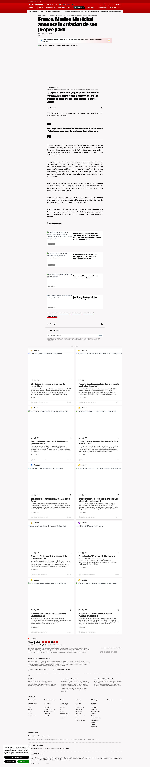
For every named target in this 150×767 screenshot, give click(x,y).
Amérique (31, 709)
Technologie (64, 703)
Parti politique (77, 313)
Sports (93, 703)
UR (57, 642)
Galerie (78, 699)
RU (54, 642)
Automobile (47, 707)
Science (62, 718)
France (56, 313)
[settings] (108, 4)
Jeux (61, 709)
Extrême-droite (52, 316)
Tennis (93, 724)
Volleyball (94, 726)
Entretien (78, 713)
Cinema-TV (79, 709)
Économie (47, 703)
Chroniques (95, 699)
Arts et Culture (80, 707)
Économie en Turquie (50, 709)
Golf (92, 716)
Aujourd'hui (32, 699)
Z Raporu (34, 748)
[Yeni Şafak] (35, 642)
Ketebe (40, 748)
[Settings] (119, 7)
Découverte (79, 711)
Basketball (94, 709)
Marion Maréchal (65, 313)
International (52, 15)
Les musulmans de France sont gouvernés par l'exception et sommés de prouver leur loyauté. (77, 11)
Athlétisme (94, 707)
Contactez (41, 736)
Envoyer (100, 335)
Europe (60, 15)
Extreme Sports (95, 711)
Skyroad (53, 748)
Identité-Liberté (89, 313)
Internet (62, 707)
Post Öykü (66, 748)
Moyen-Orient (32, 716)
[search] (100, 4)
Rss (49, 736)
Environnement (80, 716)
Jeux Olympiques (96, 718)
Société (78, 703)
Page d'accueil (42, 15)
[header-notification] (104, 4)
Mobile (62, 711)
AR (49, 642)
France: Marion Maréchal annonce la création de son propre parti (80, 15)
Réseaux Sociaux (64, 716)
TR (43, 642)
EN (46, 642)
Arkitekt (59, 748)
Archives (110, 699)
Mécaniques (94, 720)
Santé (77, 718)
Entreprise (47, 713)
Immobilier (47, 716)
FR (51, 642)
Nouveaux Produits (65, 713)
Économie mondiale (49, 711)
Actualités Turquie (50, 699)
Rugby (93, 722)
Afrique (30, 707)
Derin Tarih (46, 748)
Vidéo (62, 699)
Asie (29, 711)
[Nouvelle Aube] (37, 4)
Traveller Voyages (80, 720)
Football (93, 713)
